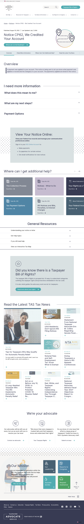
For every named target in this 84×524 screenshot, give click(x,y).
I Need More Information (24, 53)
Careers (10, 507)
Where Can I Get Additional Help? (44, 53)
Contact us (13, 505)
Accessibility (54, 505)
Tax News (38, 505)
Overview (9, 53)
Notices (11, 23)
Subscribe (21, 505)
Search (46, 7)
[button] (79, 171)
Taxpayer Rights (29, 505)
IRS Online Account (32, 144)
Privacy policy (46, 505)
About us (6, 505)
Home (5, 23)
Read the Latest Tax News (66, 53)
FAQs (5, 507)
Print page (71, 496)
